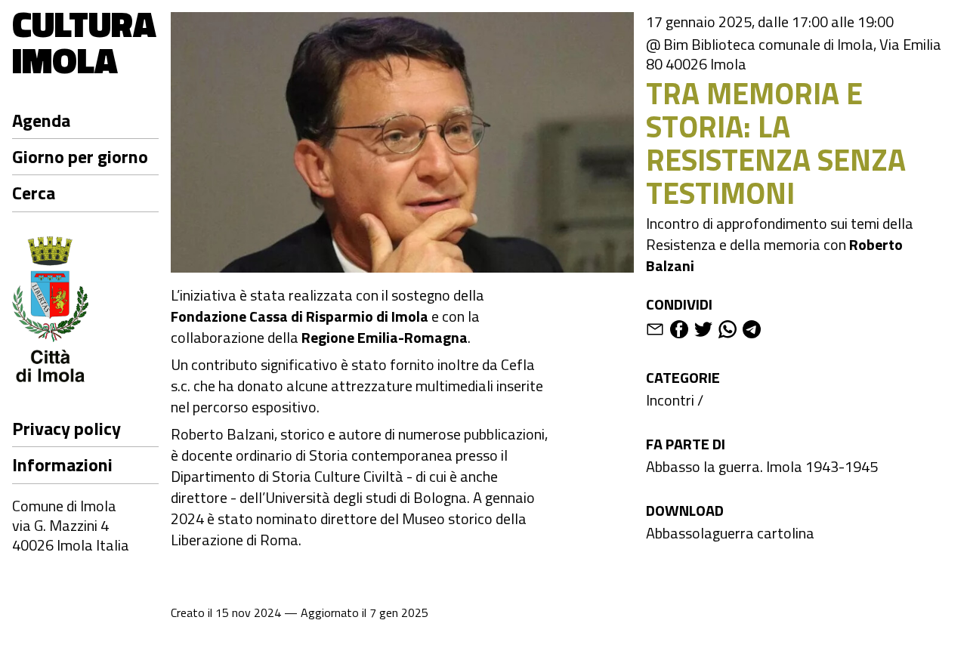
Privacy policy (66, 428)
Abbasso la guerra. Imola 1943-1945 (762, 466)
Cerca (33, 192)
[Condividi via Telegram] (752, 332)
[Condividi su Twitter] (703, 332)
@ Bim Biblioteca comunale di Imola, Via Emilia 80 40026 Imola (793, 54)
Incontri (670, 400)
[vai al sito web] (85, 311)
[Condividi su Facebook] (679, 332)
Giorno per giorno (80, 156)
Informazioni (62, 464)
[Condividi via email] (655, 332)
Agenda (41, 120)
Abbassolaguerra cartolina (730, 533)
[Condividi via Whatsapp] (727, 332)
